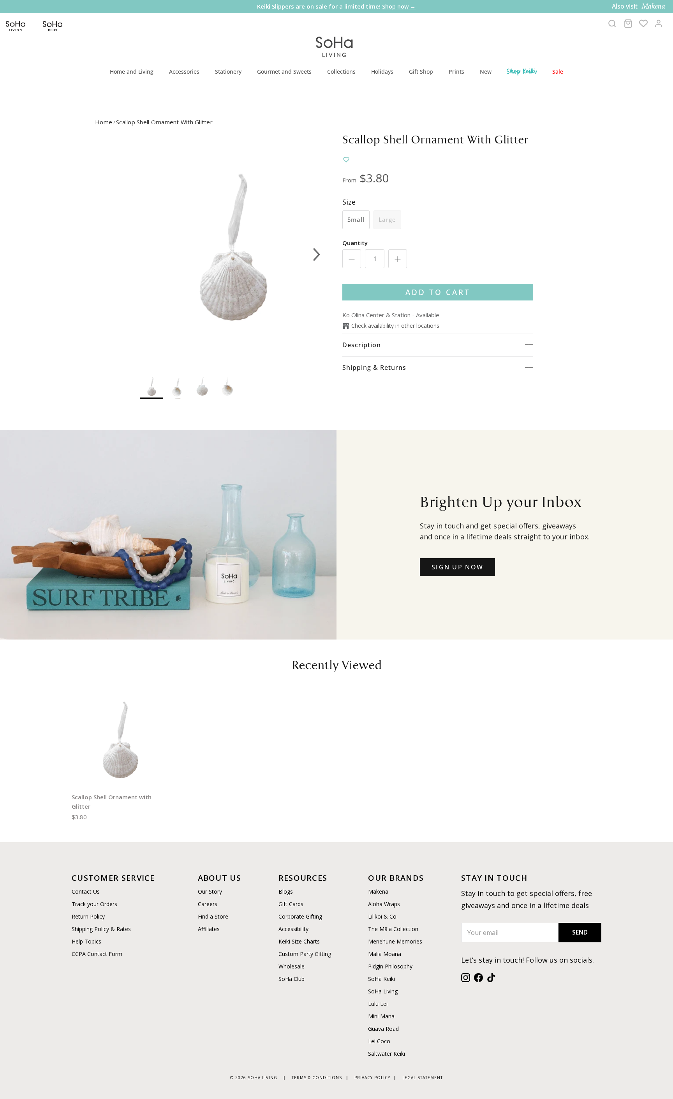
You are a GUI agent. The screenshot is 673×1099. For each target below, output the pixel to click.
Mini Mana (381, 1016)
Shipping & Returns (374, 367)
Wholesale (291, 966)
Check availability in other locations (395, 325)
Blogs (285, 891)
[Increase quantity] (397, 258)
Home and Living (131, 71)
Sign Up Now (457, 567)
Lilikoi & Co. (383, 916)
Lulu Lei (378, 1003)
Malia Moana (384, 954)
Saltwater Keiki (386, 1053)
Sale (557, 71)
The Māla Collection (393, 929)
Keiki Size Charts (299, 941)
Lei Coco (379, 1041)
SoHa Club (291, 978)
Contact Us (86, 891)
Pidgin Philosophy (390, 966)
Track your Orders (94, 904)
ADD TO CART (437, 292)
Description (361, 345)
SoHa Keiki (381, 978)
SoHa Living (383, 991)
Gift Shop (421, 71)
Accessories (184, 71)
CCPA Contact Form (97, 954)
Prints (456, 71)
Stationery (228, 71)
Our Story (210, 891)
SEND (580, 932)
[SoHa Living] (334, 46)
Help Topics (86, 941)
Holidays (382, 71)
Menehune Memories (395, 941)
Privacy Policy (372, 1077)
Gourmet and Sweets (284, 71)
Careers (207, 904)
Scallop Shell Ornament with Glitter (164, 122)
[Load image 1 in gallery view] (232, 251)
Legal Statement (422, 1077)
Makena (378, 891)
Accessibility (293, 929)
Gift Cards (290, 904)
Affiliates (209, 929)
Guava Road (383, 1028)
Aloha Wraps (384, 904)
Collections (341, 71)
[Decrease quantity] (351, 258)
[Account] (658, 23)
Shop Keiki (522, 71)
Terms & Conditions (317, 1077)
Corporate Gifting (300, 916)
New (486, 71)
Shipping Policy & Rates (101, 929)
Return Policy (88, 916)
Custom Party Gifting (304, 954)
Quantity (355, 243)
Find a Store (213, 916)
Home (103, 122)
